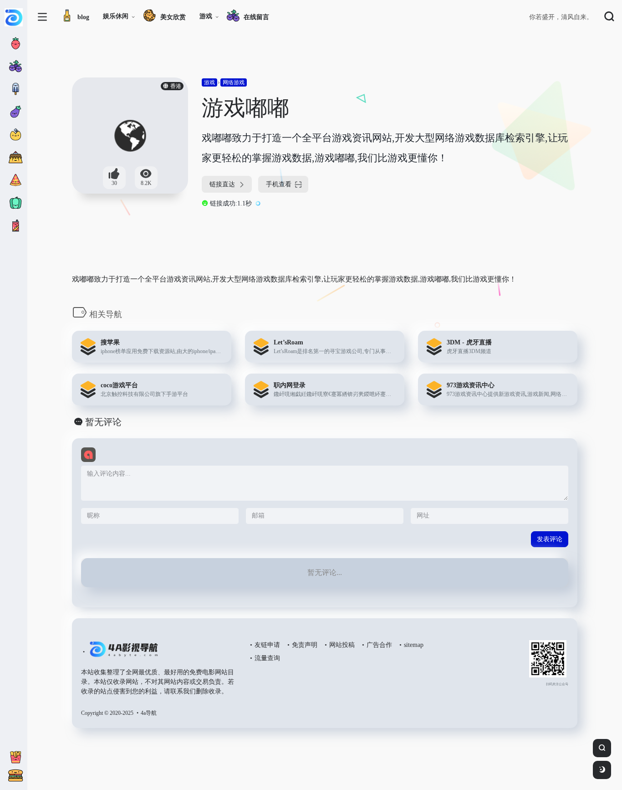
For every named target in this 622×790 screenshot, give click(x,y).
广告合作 (379, 644)
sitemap (413, 644)
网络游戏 (234, 82)
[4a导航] (122, 653)
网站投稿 (342, 644)
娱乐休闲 (115, 16)
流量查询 (267, 658)
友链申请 (267, 644)
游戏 (205, 16)
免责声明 (304, 644)
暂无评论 (103, 422)
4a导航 (149, 713)
